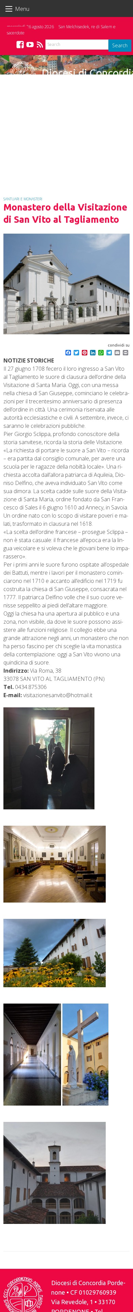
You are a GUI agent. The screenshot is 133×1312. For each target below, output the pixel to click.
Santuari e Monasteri (22, 199)
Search (120, 45)
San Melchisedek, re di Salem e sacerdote (61, 30)
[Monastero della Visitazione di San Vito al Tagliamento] (66, 284)
